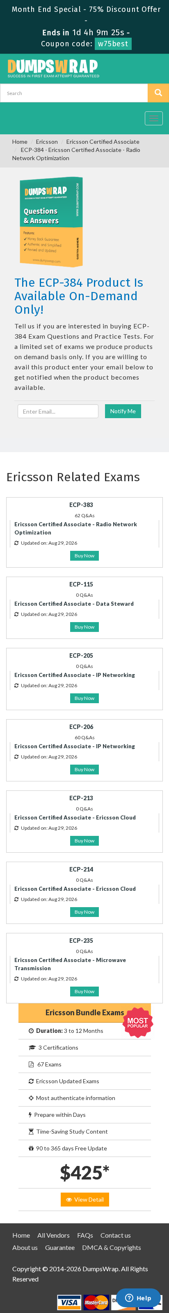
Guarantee (60, 1247)
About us (25, 1247)
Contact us (115, 1235)
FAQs (85, 1235)
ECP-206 (81, 726)
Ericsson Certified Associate (102, 141)
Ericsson (47, 141)
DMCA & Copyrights (111, 1247)
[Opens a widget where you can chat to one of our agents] (138, 1298)
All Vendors (53, 1235)
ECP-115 (81, 584)
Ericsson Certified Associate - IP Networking (74, 675)
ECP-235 (81, 940)
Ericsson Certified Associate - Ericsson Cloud (75, 817)
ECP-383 (81, 504)
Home (19, 141)
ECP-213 (81, 798)
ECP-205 (81, 655)
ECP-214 (81, 869)
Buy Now (84, 555)
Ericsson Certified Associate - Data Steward (74, 603)
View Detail (88, 1199)
